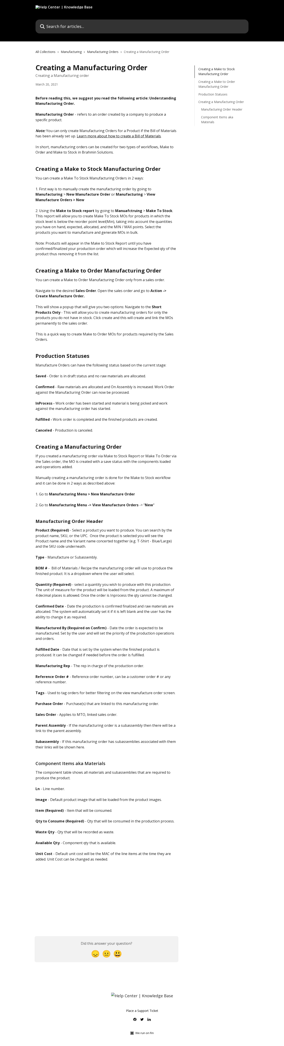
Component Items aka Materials (217, 119)
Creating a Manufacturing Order (221, 102)
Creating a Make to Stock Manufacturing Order (216, 71)
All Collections (45, 52)
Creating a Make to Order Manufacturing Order (216, 84)
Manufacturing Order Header (221, 109)
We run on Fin (144, 1033)
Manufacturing (71, 52)
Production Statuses (212, 94)
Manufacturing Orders (102, 52)
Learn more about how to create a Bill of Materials (119, 136)
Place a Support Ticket (142, 1011)
